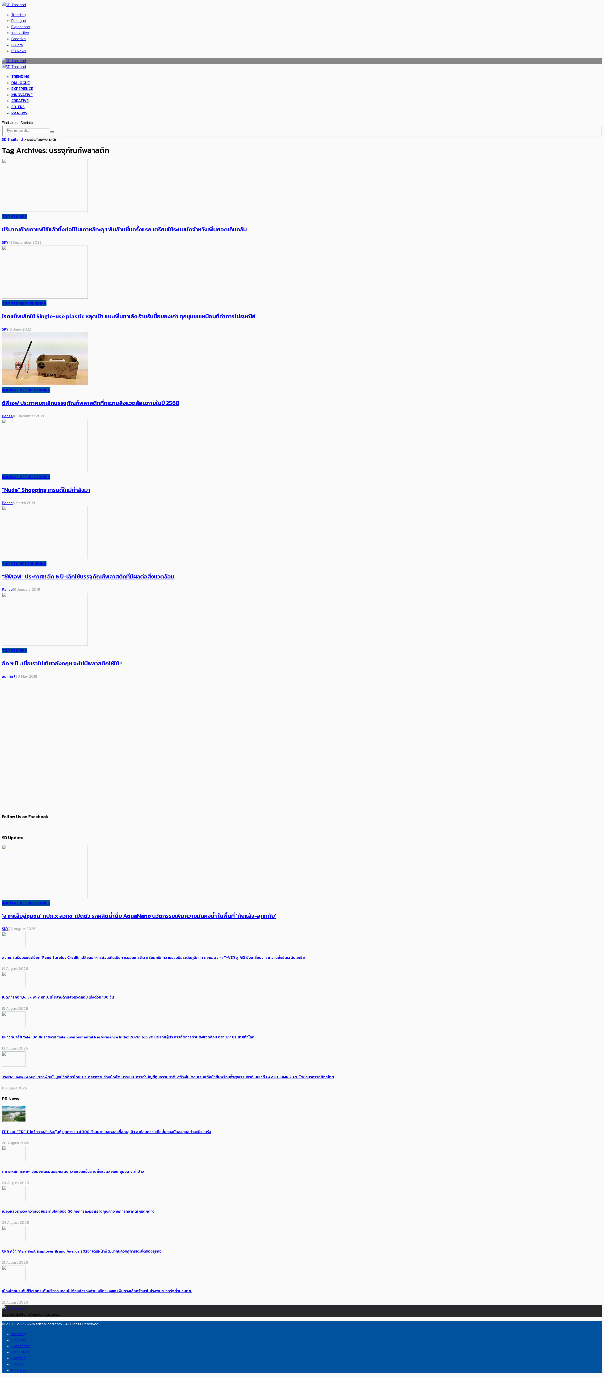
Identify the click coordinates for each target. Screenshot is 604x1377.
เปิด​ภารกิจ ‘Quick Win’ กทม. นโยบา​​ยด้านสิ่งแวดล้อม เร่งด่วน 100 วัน (58, 997)
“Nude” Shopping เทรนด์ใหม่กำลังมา (46, 490)
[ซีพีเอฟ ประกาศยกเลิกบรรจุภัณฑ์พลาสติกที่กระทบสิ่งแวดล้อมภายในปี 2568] (45, 384)
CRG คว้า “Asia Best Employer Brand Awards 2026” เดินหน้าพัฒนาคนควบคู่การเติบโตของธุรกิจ (82, 1251)
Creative (18, 38)
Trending (18, 14)
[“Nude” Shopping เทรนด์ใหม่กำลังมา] (45, 470)
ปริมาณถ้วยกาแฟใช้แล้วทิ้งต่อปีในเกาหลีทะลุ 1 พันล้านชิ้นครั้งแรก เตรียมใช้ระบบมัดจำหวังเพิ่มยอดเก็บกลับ (124, 229)
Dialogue (18, 20)
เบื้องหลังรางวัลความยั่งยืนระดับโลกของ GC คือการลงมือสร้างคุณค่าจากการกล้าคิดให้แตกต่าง (78, 1211)
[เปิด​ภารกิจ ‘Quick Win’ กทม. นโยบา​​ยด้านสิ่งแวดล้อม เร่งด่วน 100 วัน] (13, 985)
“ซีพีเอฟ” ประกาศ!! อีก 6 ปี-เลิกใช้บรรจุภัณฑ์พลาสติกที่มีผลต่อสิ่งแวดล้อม (88, 576)
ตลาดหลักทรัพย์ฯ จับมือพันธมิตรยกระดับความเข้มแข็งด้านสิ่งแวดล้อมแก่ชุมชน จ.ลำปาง (73, 1171)
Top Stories (14, 216)
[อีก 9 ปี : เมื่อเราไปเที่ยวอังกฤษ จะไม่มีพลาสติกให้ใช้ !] (45, 644)
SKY (5, 242)
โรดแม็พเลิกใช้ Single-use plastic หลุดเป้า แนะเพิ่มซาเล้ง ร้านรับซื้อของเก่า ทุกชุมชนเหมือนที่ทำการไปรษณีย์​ (129, 316)
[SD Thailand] (14, 4)
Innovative (20, 32)
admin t (8, 676)
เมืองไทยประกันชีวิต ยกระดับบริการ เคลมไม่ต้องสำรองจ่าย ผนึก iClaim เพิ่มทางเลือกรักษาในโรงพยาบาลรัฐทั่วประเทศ (97, 1291)
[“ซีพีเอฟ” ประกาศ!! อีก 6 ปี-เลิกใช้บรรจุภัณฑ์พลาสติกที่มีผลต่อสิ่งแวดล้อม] (45, 557)
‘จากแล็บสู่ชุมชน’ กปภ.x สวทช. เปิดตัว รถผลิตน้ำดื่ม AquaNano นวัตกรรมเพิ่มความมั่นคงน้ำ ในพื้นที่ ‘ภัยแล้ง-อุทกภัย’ (139, 916)
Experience (20, 26)
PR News (18, 50)
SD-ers (17, 44)
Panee (7, 416)
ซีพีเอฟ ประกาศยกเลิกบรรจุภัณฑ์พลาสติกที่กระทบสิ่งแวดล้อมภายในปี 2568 (90, 403)
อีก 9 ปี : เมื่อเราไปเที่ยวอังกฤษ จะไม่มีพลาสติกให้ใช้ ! (62, 663)
